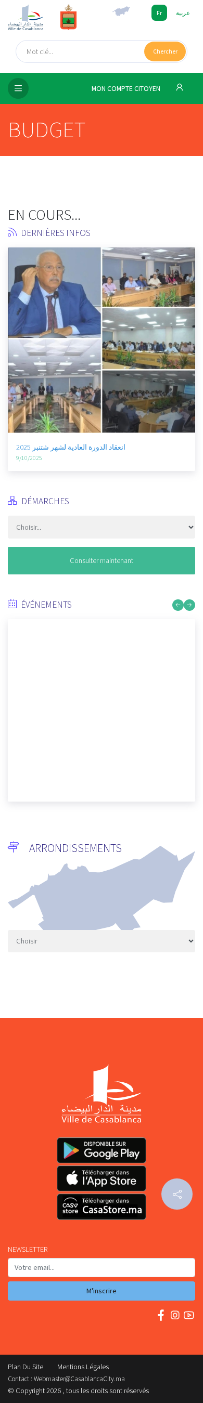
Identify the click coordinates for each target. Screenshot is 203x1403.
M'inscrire (101, 1290)
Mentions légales (83, 1366)
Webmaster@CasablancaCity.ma (79, 1378)
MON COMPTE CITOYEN (127, 88)
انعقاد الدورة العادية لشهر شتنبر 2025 (70, 447)
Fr (159, 13)
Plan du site (25, 1366)
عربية (183, 13)
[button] (15, 312)
